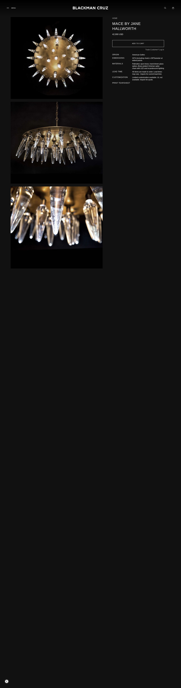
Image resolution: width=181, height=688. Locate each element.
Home (114, 18)
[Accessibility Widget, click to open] (6, 681)
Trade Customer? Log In (154, 50)
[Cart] (173, 8)
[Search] (165, 8)
